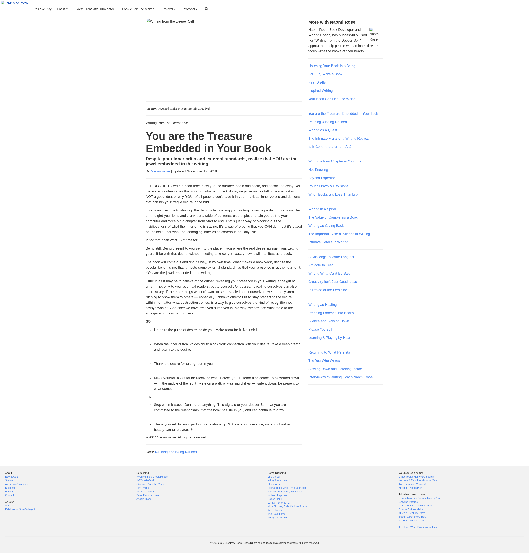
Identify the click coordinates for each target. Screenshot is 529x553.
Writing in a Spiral (322, 209)
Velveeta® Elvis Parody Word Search (419, 480)
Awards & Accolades (16, 484)
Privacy (9, 491)
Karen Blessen (276, 510)
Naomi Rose (160, 171)
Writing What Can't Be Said (329, 273)
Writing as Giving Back (326, 225)
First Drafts (317, 82)
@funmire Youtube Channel (152, 484)
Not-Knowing (318, 169)
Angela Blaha (144, 499)
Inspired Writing (320, 90)
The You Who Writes (324, 360)
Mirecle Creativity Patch (412, 513)
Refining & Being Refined (327, 122)
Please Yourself (320, 329)
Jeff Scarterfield (145, 480)
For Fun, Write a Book (325, 74)
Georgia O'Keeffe (277, 517)
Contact (9, 495)
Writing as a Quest (322, 130)
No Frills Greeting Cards (412, 520)
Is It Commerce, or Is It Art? (330, 147)
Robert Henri (275, 499)
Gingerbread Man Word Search (416, 476)
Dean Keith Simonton (148, 495)
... (367, 51)
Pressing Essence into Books (331, 313)
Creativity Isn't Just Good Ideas (332, 281)
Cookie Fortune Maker (138, 9)
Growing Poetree (408, 501)
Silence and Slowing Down (328, 321)
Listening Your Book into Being (331, 66)
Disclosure (11, 487)
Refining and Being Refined (176, 452)
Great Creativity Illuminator (95, 9)
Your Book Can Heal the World (331, 99)
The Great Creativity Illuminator (285, 491)
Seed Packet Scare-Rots (412, 516)
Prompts (189, 9)
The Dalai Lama (277, 513)
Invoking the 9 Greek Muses (152, 476)
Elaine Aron (274, 484)
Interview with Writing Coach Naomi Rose (340, 377)
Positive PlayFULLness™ (51, 9)
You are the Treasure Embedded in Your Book (343, 113)
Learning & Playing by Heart (329, 338)
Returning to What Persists (329, 352)
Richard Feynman (278, 495)
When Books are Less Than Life (333, 194)
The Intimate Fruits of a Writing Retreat (338, 138)
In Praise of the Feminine (327, 290)
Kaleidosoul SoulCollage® (20, 509)
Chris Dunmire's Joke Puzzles (415, 505)
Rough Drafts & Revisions (328, 186)
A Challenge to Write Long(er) (331, 257)
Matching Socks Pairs (411, 487)
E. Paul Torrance (277, 502)
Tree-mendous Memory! (412, 484)
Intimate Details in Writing (328, 242)
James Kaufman (145, 491)
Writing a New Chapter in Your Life (334, 161)
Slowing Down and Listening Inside (335, 369)
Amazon (9, 505)
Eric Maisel (274, 476)
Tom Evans (142, 487)
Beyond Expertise (322, 178)
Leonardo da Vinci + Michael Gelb (287, 487)
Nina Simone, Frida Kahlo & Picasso (288, 506)
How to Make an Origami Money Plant (420, 498)
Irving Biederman (277, 480)
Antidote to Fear (320, 265)
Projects (167, 9)
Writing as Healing (322, 304)
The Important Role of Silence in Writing (339, 234)
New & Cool (12, 476)
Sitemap (9, 480)
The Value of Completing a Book (333, 217)
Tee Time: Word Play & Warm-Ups (418, 527)
